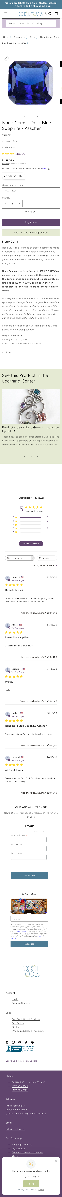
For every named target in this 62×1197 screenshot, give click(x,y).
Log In (15, 999)
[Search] (53, 23)
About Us (17, 1156)
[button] (6, 14)
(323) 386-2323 (20, 1090)
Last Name (16, 853)
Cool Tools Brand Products (26, 1019)
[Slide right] (37, 116)
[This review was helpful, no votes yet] (48, 613)
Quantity (6, 198)
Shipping (5, 163)
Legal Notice (18, 1148)
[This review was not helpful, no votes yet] (54, 613)
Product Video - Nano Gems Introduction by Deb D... (30, 429)
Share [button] (8, 352)
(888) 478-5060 (20, 1086)
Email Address (19, 835)
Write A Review (31, 543)
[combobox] (31, 23)
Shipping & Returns (22, 1144)
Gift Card (16, 1027)
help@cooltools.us (15, 1129)
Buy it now (31, 222)
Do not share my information (27, 1152)
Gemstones (19, 37)
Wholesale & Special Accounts (28, 1031)
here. (32, 329)
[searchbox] (17, 558)
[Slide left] (24, 116)
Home (6, 37)
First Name (16, 844)
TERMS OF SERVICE (21, 931)
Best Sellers (18, 1023)
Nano (32, 37)
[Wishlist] (50, 14)
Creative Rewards (21, 1003)
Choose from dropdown (13, 185)
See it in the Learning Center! (31, 232)
